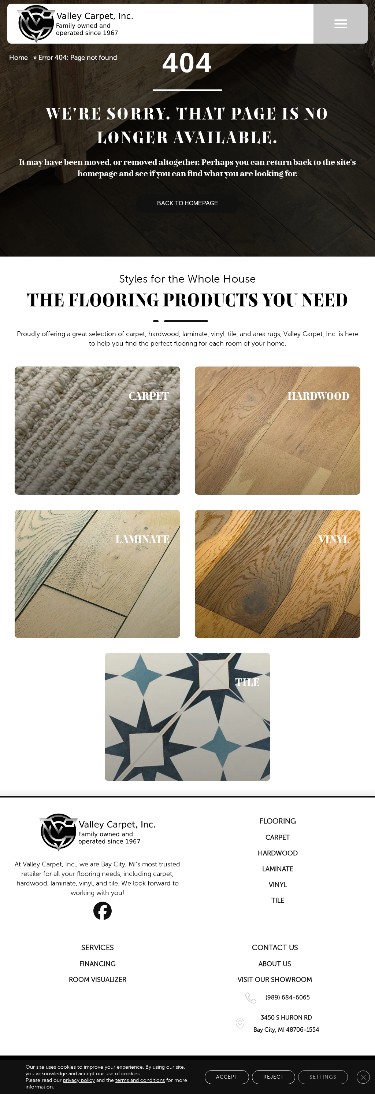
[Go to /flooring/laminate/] (97, 574)
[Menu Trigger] (341, 24)
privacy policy (79, 1080)
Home (18, 57)
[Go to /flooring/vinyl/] (277, 574)
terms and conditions (140, 1080)
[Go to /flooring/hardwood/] (277, 430)
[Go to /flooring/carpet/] (97, 430)
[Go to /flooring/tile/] (187, 717)
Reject (273, 1077)
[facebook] (102, 911)
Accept (227, 1077)
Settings (323, 1077)
